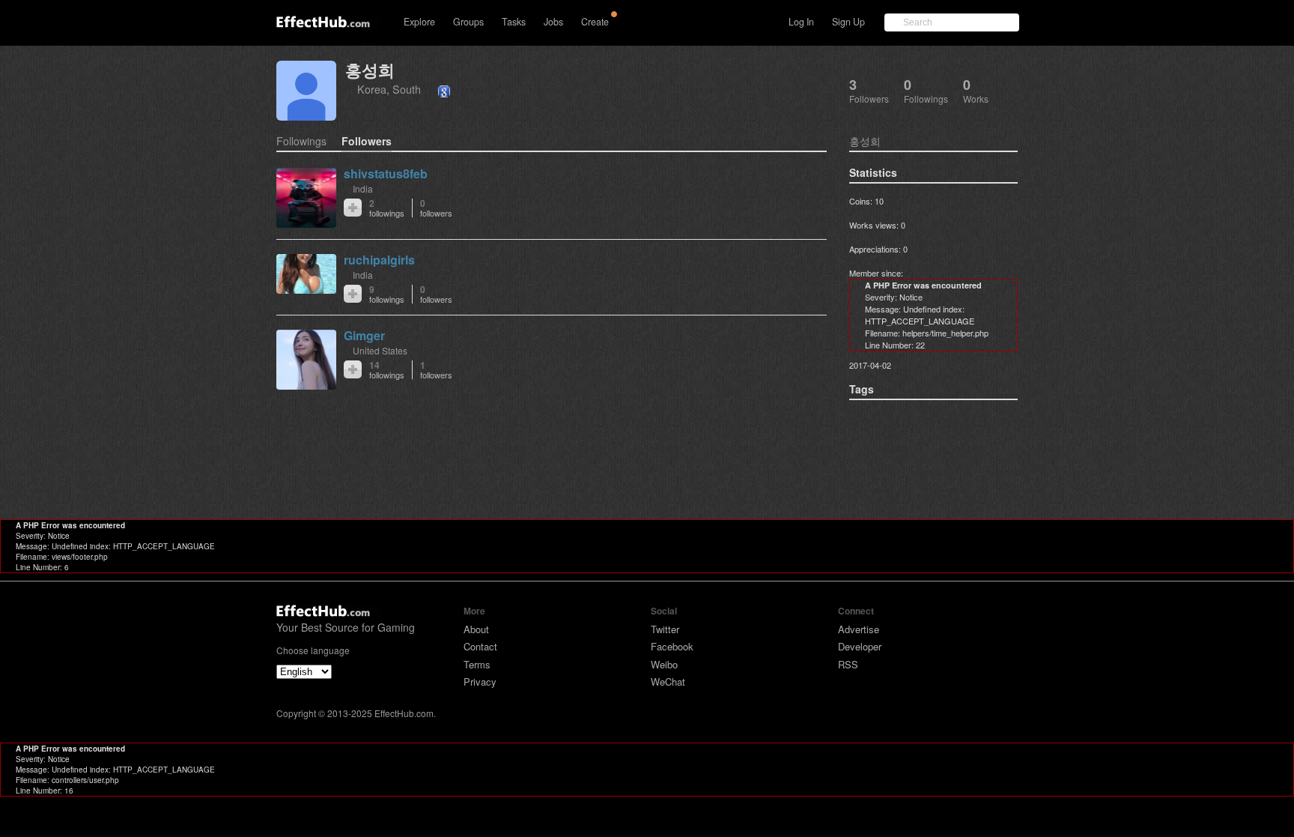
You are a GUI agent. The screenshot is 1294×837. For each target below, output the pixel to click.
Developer (859, 646)
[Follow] (353, 208)
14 (386, 369)
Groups (468, 21)
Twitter (665, 629)
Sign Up (848, 21)
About (476, 629)
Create (595, 21)
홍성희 (370, 70)
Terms (477, 664)
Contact (480, 646)
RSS (848, 664)
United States (380, 350)
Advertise (858, 629)
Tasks (514, 21)
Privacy (480, 681)
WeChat (668, 681)
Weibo (664, 664)
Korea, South (389, 89)
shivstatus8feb (386, 173)
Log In (801, 21)
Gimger (364, 335)
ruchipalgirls (379, 259)
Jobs (553, 21)
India (363, 188)
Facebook (672, 646)
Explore (419, 21)
